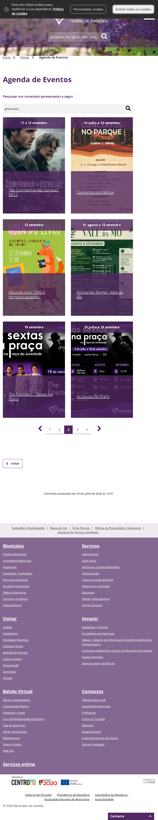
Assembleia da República (111, 795)
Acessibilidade (104, 799)
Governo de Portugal (38, 795)
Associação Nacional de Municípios (67, 799)
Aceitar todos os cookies (133, 9)
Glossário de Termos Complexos (78, 532)
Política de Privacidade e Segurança (118, 528)
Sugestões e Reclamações (28, 528)
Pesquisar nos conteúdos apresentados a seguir (38, 96)
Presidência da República (73, 795)
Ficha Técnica (81, 528)
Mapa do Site (58, 528)
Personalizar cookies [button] (88, 9)
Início (7, 57)
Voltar (15, 463)
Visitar (24, 57)
